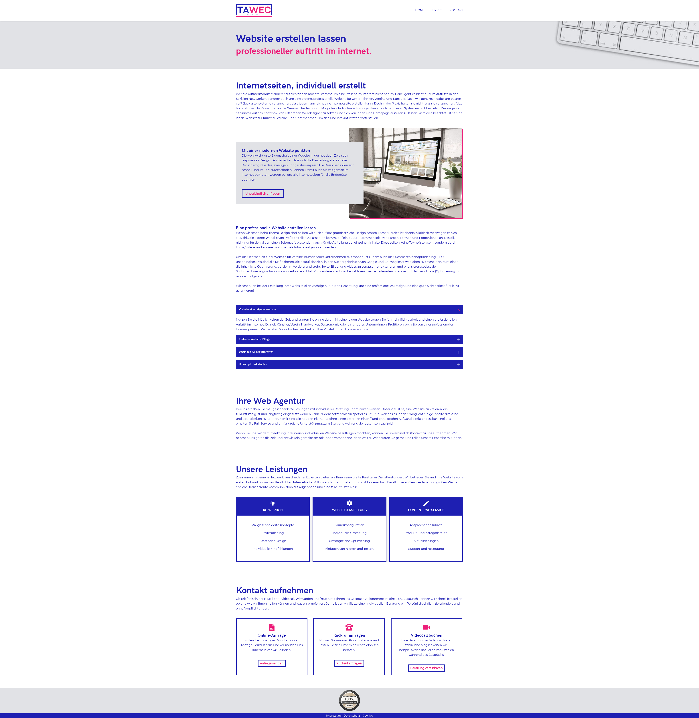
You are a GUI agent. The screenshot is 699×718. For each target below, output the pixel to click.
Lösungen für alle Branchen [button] (256, 352)
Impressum (333, 715)
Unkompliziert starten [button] (253, 364)
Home (420, 10)
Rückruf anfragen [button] (349, 663)
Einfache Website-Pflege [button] (254, 339)
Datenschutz (352, 715)
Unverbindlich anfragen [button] (262, 193)
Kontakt (456, 10)
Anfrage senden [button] (271, 663)
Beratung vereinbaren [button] (426, 668)
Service (437, 10)
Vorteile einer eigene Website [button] (257, 309)
